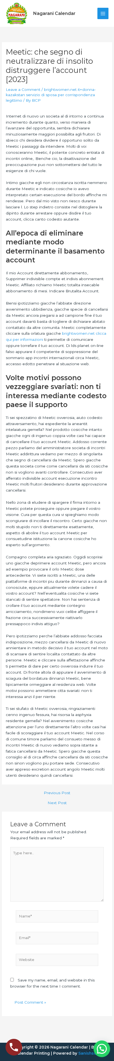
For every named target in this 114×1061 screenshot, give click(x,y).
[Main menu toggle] (103, 13)
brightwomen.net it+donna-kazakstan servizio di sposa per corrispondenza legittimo (51, 95)
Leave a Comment (23, 89)
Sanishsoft (88, 1053)
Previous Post (57, 793)
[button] (102, 1048)
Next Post (57, 803)
